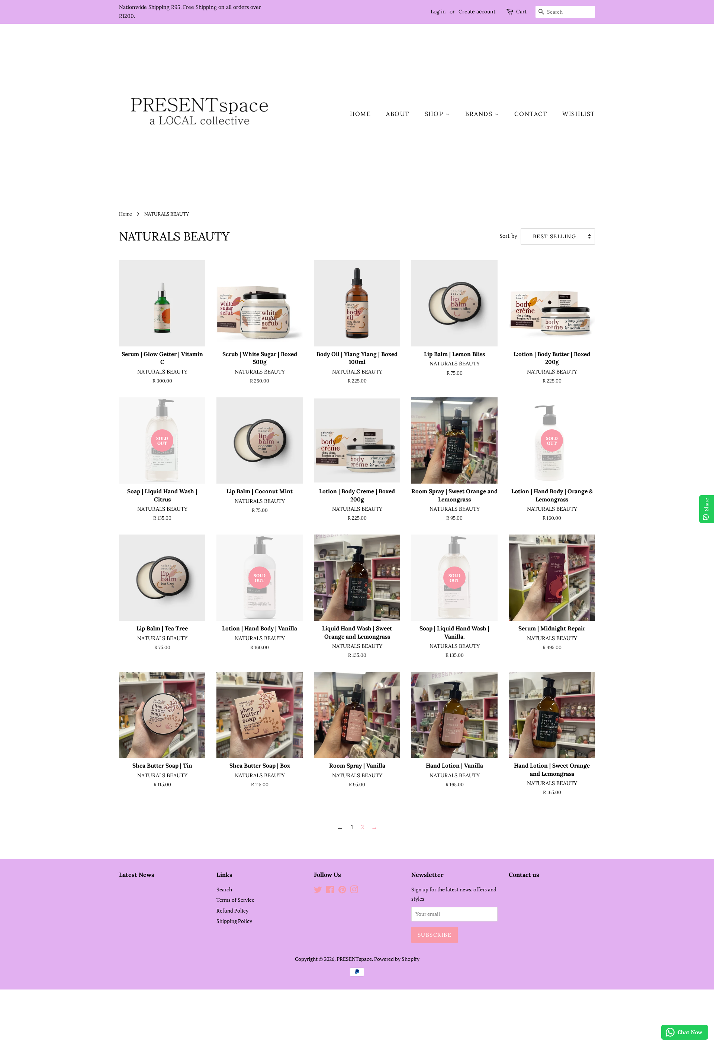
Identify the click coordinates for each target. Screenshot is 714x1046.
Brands (480, 113)
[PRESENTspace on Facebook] (330, 890)
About (397, 113)
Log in (438, 11)
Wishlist (578, 113)
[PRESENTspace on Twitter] (318, 890)
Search (224, 889)
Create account (477, 11)
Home (360, 113)
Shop (435, 113)
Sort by (508, 235)
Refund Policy (232, 910)
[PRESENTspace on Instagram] (354, 890)
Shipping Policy (234, 920)
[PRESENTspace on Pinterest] (342, 890)
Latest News (136, 874)
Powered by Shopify (396, 958)
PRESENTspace (354, 958)
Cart (521, 11)
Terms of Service (235, 899)
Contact (530, 113)
